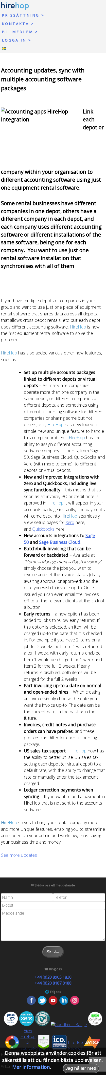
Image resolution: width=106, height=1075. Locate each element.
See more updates (19, 855)
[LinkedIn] (63, 1003)
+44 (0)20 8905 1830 (53, 977)
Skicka (52, 951)
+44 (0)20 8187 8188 (53, 983)
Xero (70, 522)
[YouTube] (53, 1003)
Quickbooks (43, 529)
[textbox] (27, 897)
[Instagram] (74, 1003)
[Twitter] (42, 1003)
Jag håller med (80, 1068)
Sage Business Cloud (59, 542)
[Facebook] (31, 1003)
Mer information (31, 1067)
